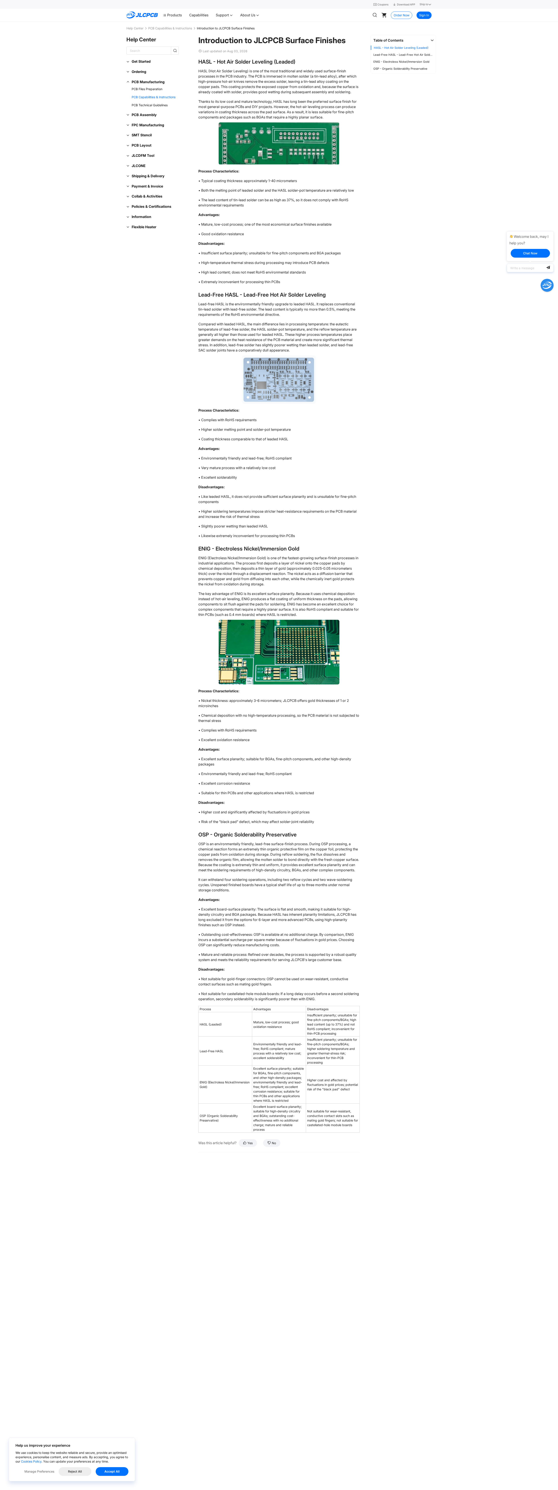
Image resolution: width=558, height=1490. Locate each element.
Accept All (112, 1471)
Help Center (134, 28)
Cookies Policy (31, 1461)
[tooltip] (530, 246)
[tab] (403, 40)
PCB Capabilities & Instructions (170, 28)
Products (174, 15)
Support (223, 15)
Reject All (75, 1471)
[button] (403, 40)
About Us (248, 15)
